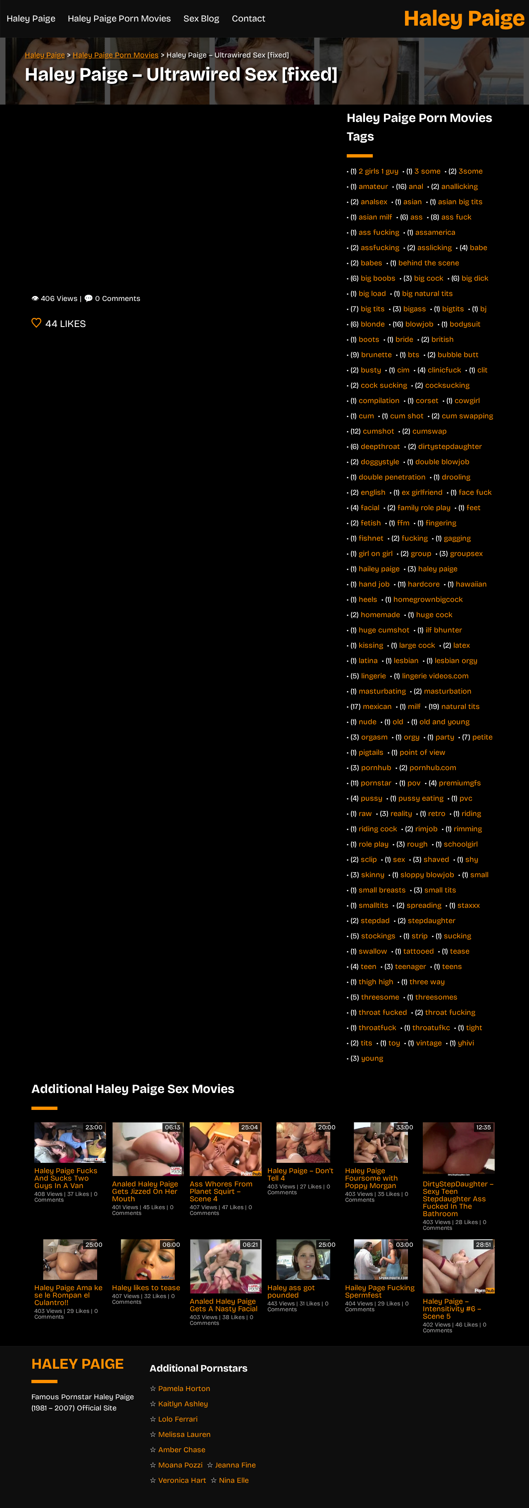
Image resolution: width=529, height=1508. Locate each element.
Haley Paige (464, 18)
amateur (373, 186)
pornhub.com (433, 767)
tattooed (418, 951)
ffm (403, 522)
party (445, 737)
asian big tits (460, 201)
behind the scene (428, 262)
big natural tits (427, 293)
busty (371, 370)
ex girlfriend (422, 492)
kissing (371, 645)
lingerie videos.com (435, 675)
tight (474, 1027)
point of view (423, 752)
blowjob (419, 324)
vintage (429, 1042)
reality (401, 813)
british (442, 339)
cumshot (378, 431)
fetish (371, 522)
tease (459, 951)
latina (368, 660)
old (398, 721)
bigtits (453, 308)
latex (461, 645)
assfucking (380, 247)
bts (413, 354)
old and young (444, 721)
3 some (428, 171)
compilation (379, 400)
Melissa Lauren (184, 1434)
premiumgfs (460, 782)
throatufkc (431, 1027)
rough (417, 844)
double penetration (392, 477)
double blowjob (442, 461)
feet (474, 507)
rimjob (426, 828)
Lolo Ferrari (178, 1419)
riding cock (378, 828)
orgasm (374, 737)
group (421, 553)
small (479, 874)
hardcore (424, 584)
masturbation (448, 691)
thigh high (376, 981)
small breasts (382, 890)
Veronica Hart (182, 1480)
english (373, 492)
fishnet (371, 538)
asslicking (434, 247)
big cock (428, 278)
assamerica (435, 232)
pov (414, 782)
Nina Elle (234, 1480)
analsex (374, 201)
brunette (376, 354)
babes (371, 262)
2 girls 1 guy (378, 171)
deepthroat (380, 446)
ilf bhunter (444, 630)
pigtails (371, 752)
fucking (415, 538)
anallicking (459, 186)
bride (404, 339)
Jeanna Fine (235, 1465)
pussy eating (420, 798)
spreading (424, 905)
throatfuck (377, 1027)
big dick (475, 278)
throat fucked (383, 1012)
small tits (440, 890)
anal (416, 186)
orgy (411, 737)
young (372, 1058)
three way (427, 981)
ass (416, 217)
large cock (417, 645)
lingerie (373, 675)
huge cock (434, 614)
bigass (414, 308)
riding (471, 813)
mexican (377, 706)
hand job (374, 584)
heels (368, 599)
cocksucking (447, 385)
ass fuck (456, 217)
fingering (441, 522)
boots (369, 339)
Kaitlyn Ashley (183, 1403)
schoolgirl (461, 844)
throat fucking (450, 1012)
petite (482, 737)
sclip (369, 859)
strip (420, 935)
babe (478, 247)
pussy (371, 798)
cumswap (429, 431)
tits (366, 1042)
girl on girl (376, 553)
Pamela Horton (184, 1388)
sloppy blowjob (427, 874)
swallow (373, 951)
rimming (468, 828)
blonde (373, 324)
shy (471, 859)
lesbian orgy (456, 660)
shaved (436, 859)
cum (366, 415)
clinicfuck (444, 370)
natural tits (460, 706)
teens (452, 966)
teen (368, 966)
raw (365, 813)
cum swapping (467, 415)
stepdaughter (431, 920)
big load (372, 293)
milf (414, 706)
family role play (424, 507)
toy (394, 1042)
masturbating (382, 691)
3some (471, 171)
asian (412, 201)
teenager (410, 966)
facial (370, 507)
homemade (380, 614)
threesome (380, 997)
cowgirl (467, 400)
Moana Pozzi (180, 1465)
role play (373, 844)
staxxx (469, 905)
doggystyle (380, 461)
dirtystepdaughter (450, 446)
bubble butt (458, 354)
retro (437, 813)
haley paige (438, 568)
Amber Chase (181, 1449)
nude (367, 721)
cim (403, 370)
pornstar (376, 782)
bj (483, 308)
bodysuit (465, 324)
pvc (466, 798)
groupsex (466, 553)
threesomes (436, 997)
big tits (373, 308)
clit (482, 370)
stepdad (375, 920)
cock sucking (384, 385)
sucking (457, 935)
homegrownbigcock (428, 599)
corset (427, 400)
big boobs (378, 278)
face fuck (475, 492)
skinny (372, 874)
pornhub (376, 767)
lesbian (406, 660)
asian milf (375, 217)
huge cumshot (384, 630)
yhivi (466, 1042)
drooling (456, 477)
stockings (378, 935)
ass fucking (379, 232)
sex (399, 859)
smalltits (373, 905)
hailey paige (379, 568)
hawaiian (471, 584)
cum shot (407, 415)
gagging (457, 538)
